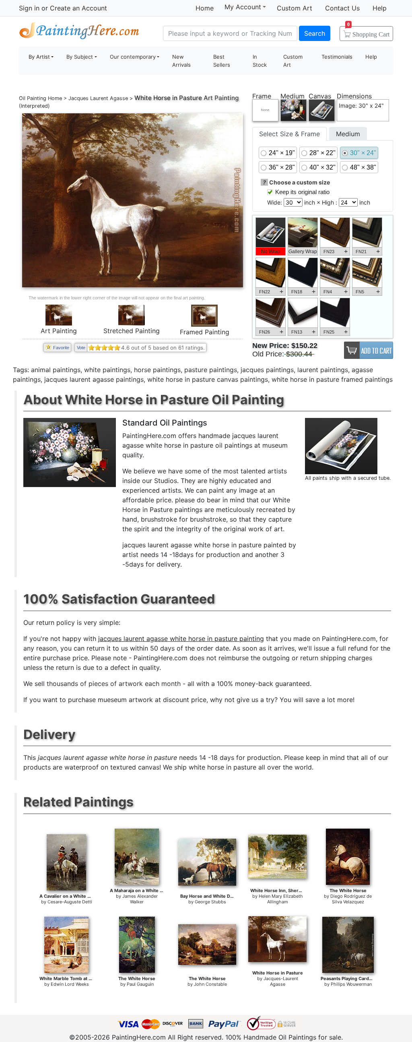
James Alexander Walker (140, 899)
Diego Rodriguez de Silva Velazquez (351, 899)
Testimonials (336, 56)
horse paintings (157, 370)
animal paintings (55, 370)
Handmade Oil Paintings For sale (79, 32)
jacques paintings (267, 370)
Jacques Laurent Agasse (98, 98)
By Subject (79, 56)
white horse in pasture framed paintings (332, 379)
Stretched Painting (131, 331)
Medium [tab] (348, 134)
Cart (368, 31)
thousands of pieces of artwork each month (114, 684)
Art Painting (59, 331)
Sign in (29, 8)
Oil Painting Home (40, 98)
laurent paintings (322, 370)
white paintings (107, 370)
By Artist (39, 56)
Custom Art (294, 8)
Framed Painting (204, 332)
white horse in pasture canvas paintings (207, 379)
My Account (243, 6)
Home (205, 8)
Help (380, 8)
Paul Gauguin (140, 984)
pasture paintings (210, 370)
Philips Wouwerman (351, 984)
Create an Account (78, 8)
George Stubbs (210, 902)
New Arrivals (181, 60)
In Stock (260, 60)
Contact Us (342, 8)
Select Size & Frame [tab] (289, 134)
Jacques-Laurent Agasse (281, 981)
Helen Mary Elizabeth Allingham (281, 899)
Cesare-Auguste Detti (69, 902)
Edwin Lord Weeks (70, 984)
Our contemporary (133, 56)
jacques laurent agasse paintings (94, 379)
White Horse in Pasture (168, 98)
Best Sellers (221, 60)
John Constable (210, 984)
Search (314, 33)
